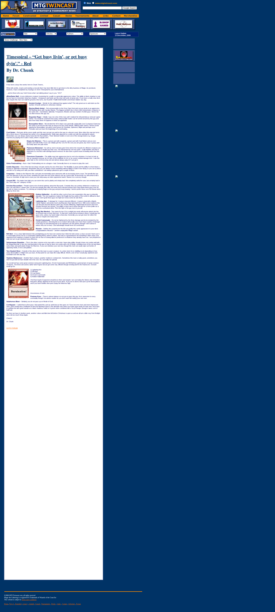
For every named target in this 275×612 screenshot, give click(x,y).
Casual (37, 604)
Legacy (25, 604)
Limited (31, 604)
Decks (53, 604)
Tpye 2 (11, 604)
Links (59, 604)
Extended (18, 604)
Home (6, 604)
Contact (64, 604)
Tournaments (45, 604)
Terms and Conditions (29, 600)
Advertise (71, 604)
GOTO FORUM (12, 328)
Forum (78, 604)
